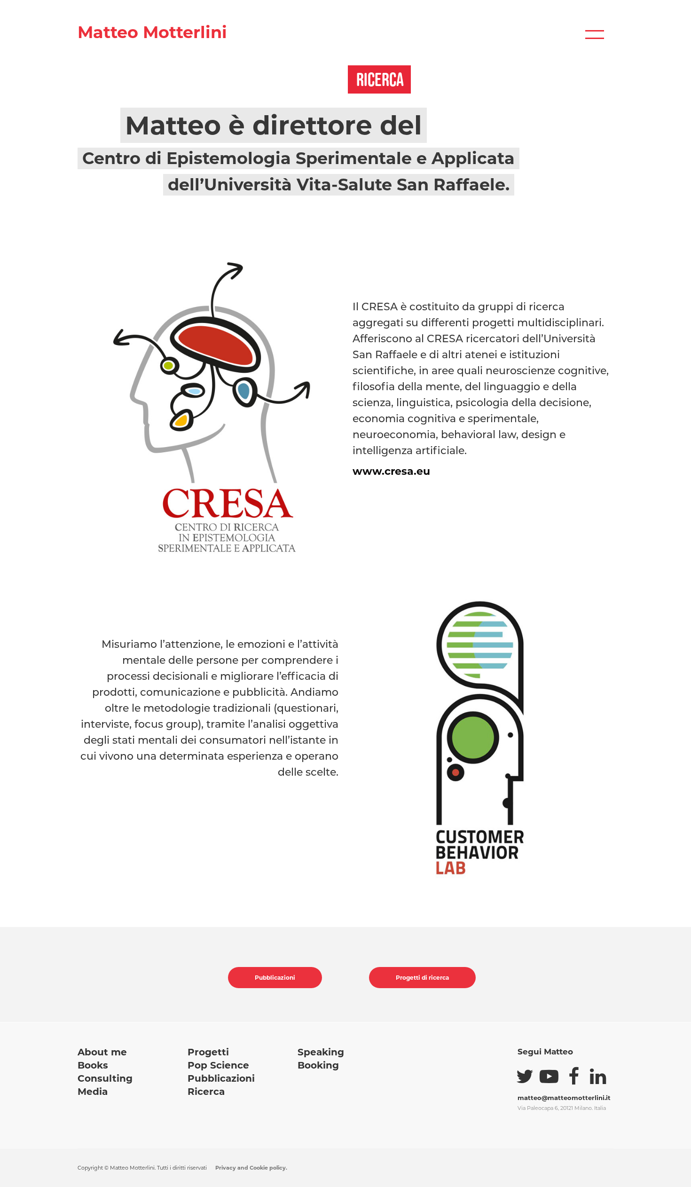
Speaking (321, 1052)
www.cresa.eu (391, 471)
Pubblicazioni (275, 977)
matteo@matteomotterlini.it (564, 1097)
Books (93, 1065)
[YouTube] (549, 1076)
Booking (318, 1065)
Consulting (105, 1078)
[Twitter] (524, 1076)
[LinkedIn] (598, 1076)
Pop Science (218, 1065)
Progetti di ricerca (422, 977)
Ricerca (206, 1091)
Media (93, 1091)
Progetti (208, 1052)
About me (102, 1052)
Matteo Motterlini (152, 32)
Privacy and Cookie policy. (251, 1167)
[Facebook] (573, 1076)
